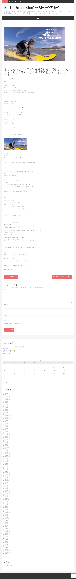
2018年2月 (7, 546)
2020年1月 (7, 509)
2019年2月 (7, 526)
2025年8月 (7, 402)
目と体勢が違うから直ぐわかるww (62, 276)
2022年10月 (7, 456)
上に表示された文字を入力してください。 (14, 323)
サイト (5, 315)
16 (64, 370)
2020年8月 (7, 498)
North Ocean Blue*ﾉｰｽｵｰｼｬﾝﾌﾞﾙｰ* (32, 7)
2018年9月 (7, 534)
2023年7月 (7, 442)
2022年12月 (7, 453)
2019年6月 (7, 520)
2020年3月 (7, 506)
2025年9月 (7, 401)
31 (4, 378)
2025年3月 (7, 410)
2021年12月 (7, 472)
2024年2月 (7, 431)
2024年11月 (7, 417)
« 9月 (4, 382)
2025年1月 (7, 414)
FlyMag (23, 576)
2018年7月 (7, 538)
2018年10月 (7, 533)
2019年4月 (7, 523)
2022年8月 (7, 460)
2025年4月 (7, 409)
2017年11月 (7, 550)
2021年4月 (7, 485)
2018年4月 (7, 542)
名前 (6, 304)
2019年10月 (7, 514)
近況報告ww (12, 1)
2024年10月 (7, 418)
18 (14, 373)
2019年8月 (7, 517)
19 (24, 373)
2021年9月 (7, 477)
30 (64, 376)
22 (54, 373)
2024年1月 (7, 433)
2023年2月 (7, 450)
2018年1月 (7, 547)
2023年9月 (7, 439)
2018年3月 (7, 544)
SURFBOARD (8, 567)
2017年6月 (7, 554)
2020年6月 (7, 501)
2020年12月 (7, 492)
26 (24, 376)
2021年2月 (7, 488)
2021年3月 (7, 487)
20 (34, 373)
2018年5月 (7, 541)
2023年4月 (7, 447)
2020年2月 (7, 507)
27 (34, 376)
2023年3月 (7, 449)
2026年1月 (7, 395)
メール (6, 310)
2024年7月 (7, 423)
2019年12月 (7, 511)
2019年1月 (7, 528)
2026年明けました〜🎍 (9, 350)
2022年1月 (7, 471)
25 (14, 376)
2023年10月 (7, 437)
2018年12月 (7, 530)
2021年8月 (7, 479)
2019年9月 (7, 515)
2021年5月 (7, 484)
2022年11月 (7, 455)
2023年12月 (7, 434)
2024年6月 (7, 425)
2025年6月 (7, 406)
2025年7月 (7, 404)
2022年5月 (7, 464)
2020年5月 (7, 503)
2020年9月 (7, 496)
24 (4, 376)
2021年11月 (7, 474)
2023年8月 (7, 441)
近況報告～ (7, 348)
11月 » (7, 382)
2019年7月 (7, 519)
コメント (7, 289)
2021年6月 (7, 482)
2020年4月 (7, 504)
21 (44, 373)
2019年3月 (7, 525)
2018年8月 (7, 536)
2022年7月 (7, 461)
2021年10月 (7, 476)
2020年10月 (7, 495)
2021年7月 (7, 480)
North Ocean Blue (16, 78)
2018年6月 (7, 539)
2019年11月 (7, 512)
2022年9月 (7, 458)
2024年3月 (7, 429)
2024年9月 (7, 420)
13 (34, 370)
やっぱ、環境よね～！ (11, 276)
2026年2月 (7, 393)
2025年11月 (7, 398)
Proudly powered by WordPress (10, 576)
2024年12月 (7, 415)
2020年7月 (7, 499)
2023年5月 (7, 445)
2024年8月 (7, 422)
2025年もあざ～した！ (9, 351)
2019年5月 (7, 522)
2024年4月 (7, 428)
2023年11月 (7, 436)
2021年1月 (7, 490)
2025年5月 (7, 407)
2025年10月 (7, 399)
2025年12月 (7, 396)
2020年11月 (7, 493)
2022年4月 (7, 466)
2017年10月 (7, 552)
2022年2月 (7, 469)
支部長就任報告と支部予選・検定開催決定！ (14, 347)
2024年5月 (7, 426)
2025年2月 (7, 412)
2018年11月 (7, 531)
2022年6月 (7, 463)
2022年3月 (7, 468)
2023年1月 (7, 452)
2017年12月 (7, 549)
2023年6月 (7, 444)
